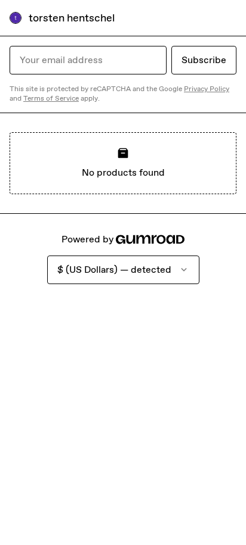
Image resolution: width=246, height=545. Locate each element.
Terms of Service (51, 98)
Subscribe (204, 60)
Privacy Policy (206, 89)
